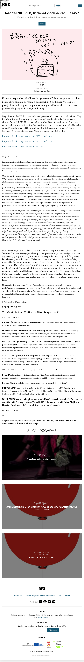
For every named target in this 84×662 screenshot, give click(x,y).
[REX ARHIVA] (6, 7)
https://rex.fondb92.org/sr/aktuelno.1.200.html (23, 146)
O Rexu (59, 596)
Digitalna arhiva (38, 596)
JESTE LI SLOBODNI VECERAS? (42, 557)
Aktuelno (27, 596)
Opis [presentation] (42, 24)
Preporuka (50, 596)
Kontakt (67, 596)
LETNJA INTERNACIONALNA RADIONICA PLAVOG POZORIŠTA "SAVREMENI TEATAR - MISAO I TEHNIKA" (42, 508)
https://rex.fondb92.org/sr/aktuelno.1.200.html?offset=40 (27, 136)
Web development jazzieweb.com (42, 655)
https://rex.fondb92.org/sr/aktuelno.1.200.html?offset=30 (27, 141)
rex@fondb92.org (44, 617)
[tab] (42, 24)
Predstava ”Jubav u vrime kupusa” (42, 459)
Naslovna (18, 596)
